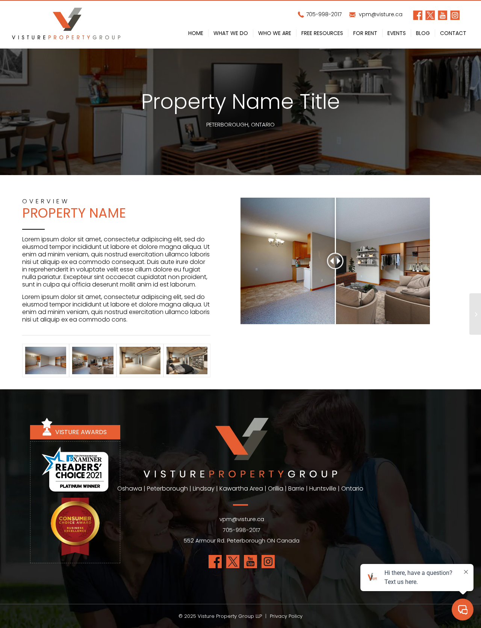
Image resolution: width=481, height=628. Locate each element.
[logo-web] (66, 24)
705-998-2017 (323, 14)
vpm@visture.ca (379, 14)
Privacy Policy (286, 616)
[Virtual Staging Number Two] (475, 314)
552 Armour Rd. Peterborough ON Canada (241, 540)
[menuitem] (195, 34)
